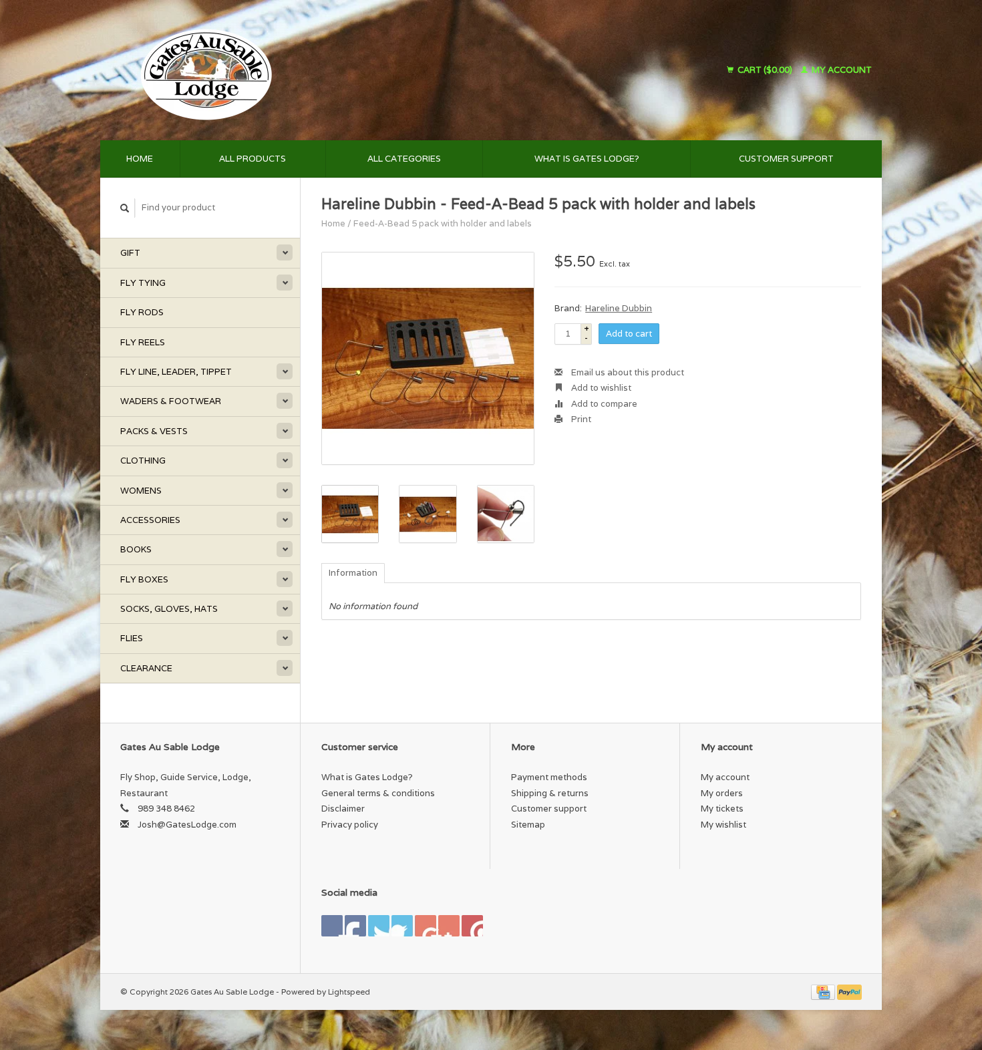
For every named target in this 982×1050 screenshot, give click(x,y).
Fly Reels (142, 342)
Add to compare (603, 403)
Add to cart (629, 333)
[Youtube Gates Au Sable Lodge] (425, 925)
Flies (131, 638)
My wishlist (723, 824)
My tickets (722, 808)
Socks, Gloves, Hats (169, 609)
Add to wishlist (600, 387)
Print (580, 419)
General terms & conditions (378, 793)
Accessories (150, 520)
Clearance (146, 668)
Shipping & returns (550, 793)
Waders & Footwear (170, 401)
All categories (404, 158)
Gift (130, 252)
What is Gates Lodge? (586, 158)
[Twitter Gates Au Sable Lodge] (355, 925)
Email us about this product (626, 372)
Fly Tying (143, 283)
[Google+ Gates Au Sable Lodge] (378, 925)
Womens (141, 490)
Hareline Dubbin (618, 308)
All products (252, 158)
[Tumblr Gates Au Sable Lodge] (449, 925)
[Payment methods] (824, 991)
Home (139, 158)
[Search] (125, 208)
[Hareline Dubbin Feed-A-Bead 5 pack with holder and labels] (428, 358)
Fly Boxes (144, 579)
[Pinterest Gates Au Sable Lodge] (402, 925)
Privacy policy (349, 824)
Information (353, 572)
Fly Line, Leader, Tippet (176, 371)
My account (841, 69)
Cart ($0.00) (764, 69)
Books (136, 549)
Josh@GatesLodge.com (187, 824)
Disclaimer (343, 808)
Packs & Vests (154, 431)
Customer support (786, 158)
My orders (722, 793)
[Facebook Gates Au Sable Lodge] (332, 925)
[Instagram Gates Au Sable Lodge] (472, 925)
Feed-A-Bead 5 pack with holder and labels (442, 223)
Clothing (143, 460)
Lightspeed (349, 992)
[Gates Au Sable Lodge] (320, 70)
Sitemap (528, 824)
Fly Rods (142, 312)
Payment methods (549, 777)
